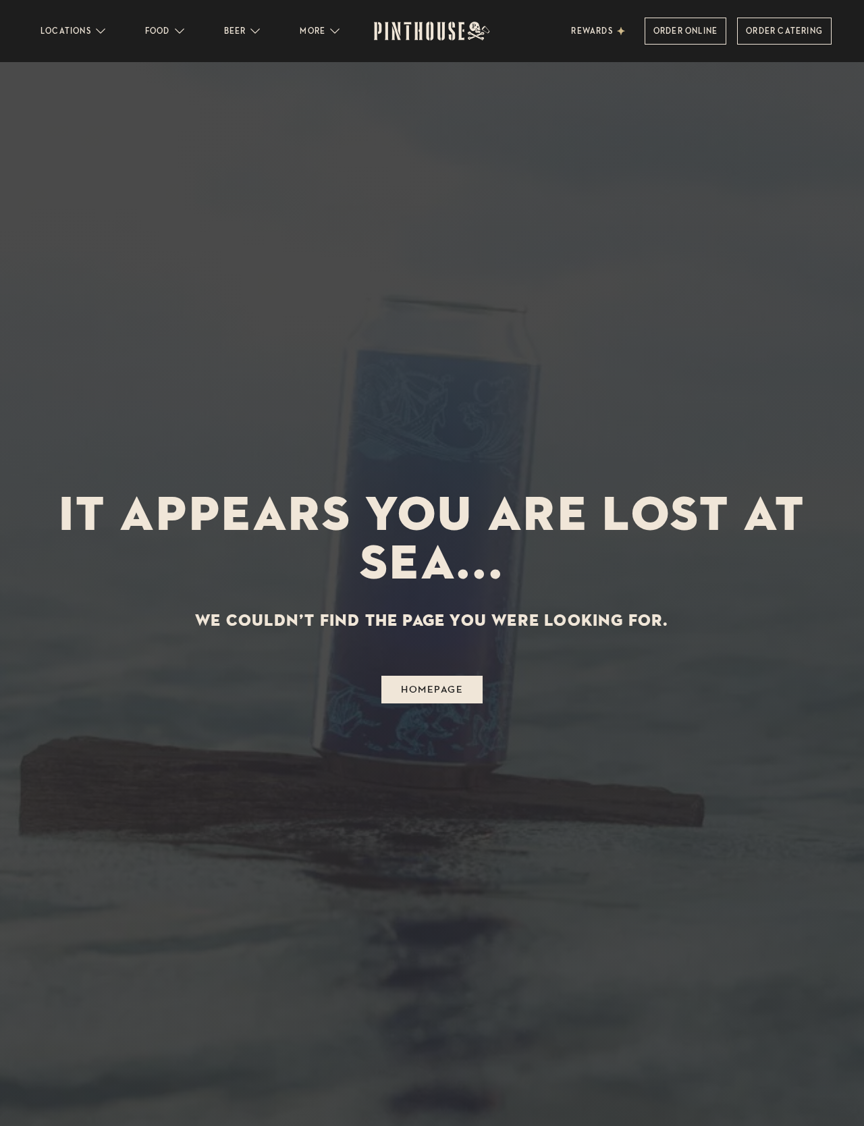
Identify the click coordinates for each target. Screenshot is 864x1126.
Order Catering (784, 30)
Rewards (591, 30)
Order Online (685, 30)
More (312, 30)
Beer (235, 30)
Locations (65, 30)
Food (157, 30)
